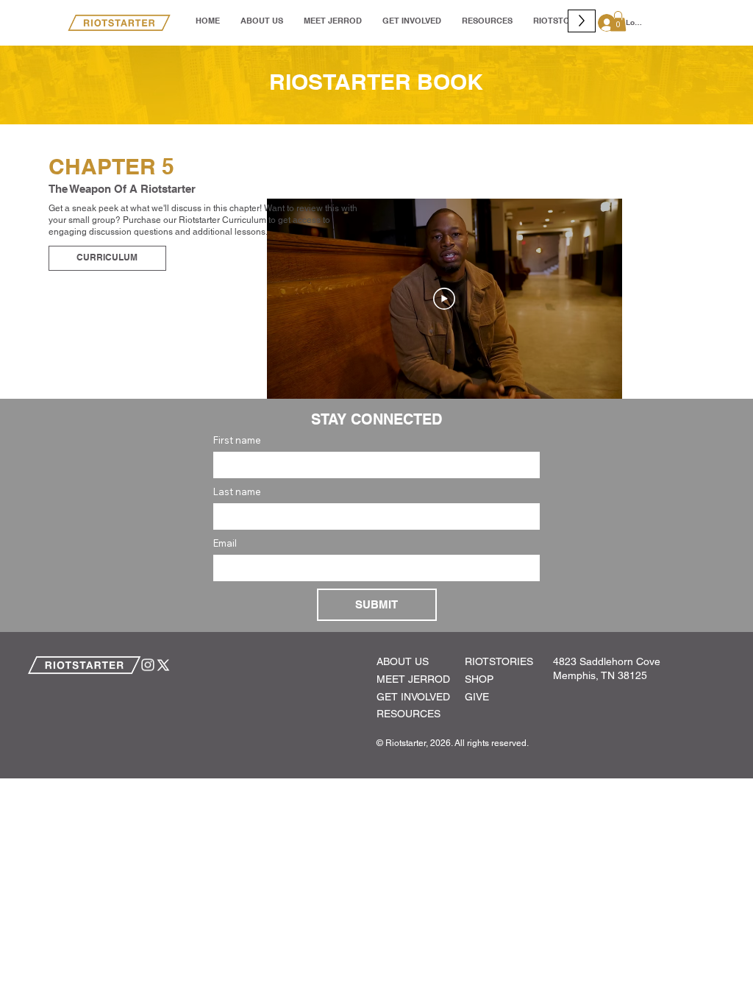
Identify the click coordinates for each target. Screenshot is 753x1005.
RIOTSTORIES (499, 661)
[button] (618, 21)
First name (237, 440)
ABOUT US (402, 661)
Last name (237, 491)
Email (225, 543)
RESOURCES (408, 714)
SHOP (479, 679)
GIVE (477, 697)
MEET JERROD (413, 679)
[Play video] (444, 299)
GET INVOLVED (413, 697)
